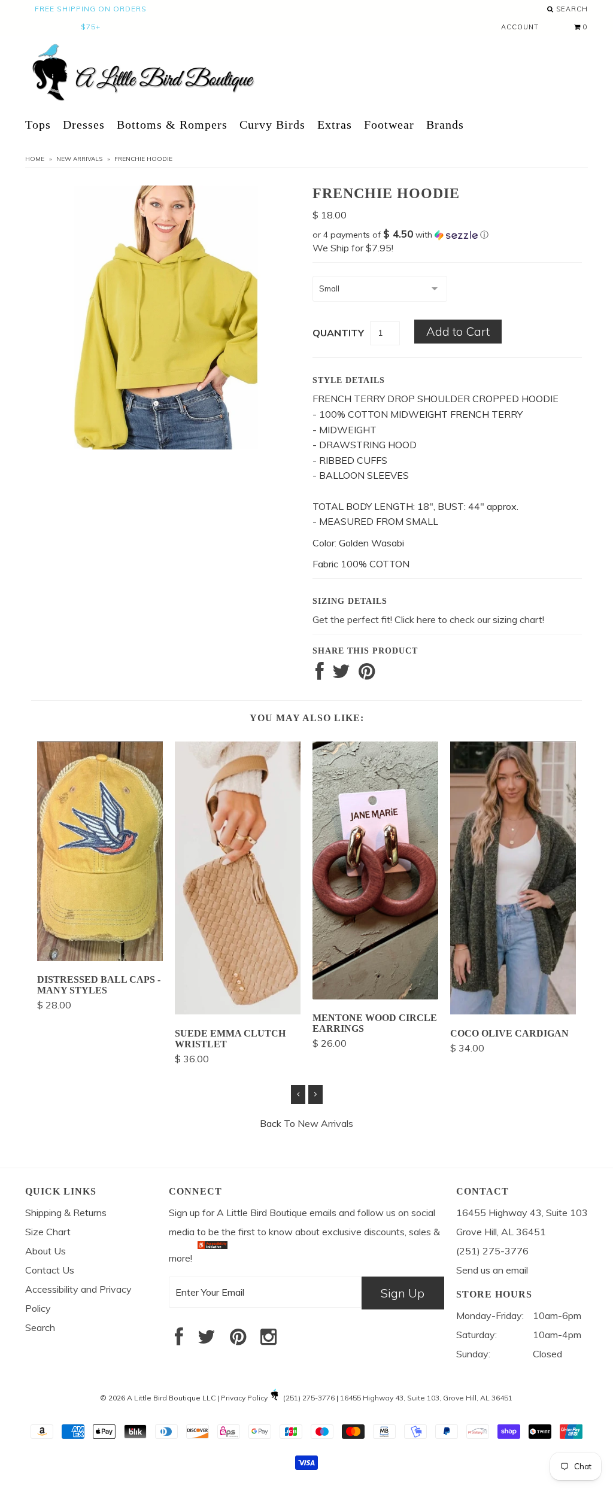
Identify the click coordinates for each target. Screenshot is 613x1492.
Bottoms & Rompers (172, 124)
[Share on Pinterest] (367, 674)
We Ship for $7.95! (352, 248)
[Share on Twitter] (341, 674)
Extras (334, 124)
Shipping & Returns (66, 1212)
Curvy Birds (272, 124)
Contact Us (49, 1270)
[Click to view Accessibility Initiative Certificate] (212, 1257)
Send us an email (492, 1270)
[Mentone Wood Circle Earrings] (375, 996)
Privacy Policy (244, 1397)
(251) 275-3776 (309, 1397)
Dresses (84, 124)
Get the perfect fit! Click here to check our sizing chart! (428, 619)
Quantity (338, 333)
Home (34, 159)
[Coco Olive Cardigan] (513, 1011)
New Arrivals (79, 159)
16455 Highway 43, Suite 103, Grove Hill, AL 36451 (426, 1397)
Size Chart (48, 1232)
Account (520, 27)
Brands (445, 124)
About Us (45, 1251)
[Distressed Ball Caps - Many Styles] (100, 958)
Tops (38, 124)
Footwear (389, 124)
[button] (447, 235)
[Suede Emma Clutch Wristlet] (238, 1011)
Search (571, 9)
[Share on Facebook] (319, 674)
